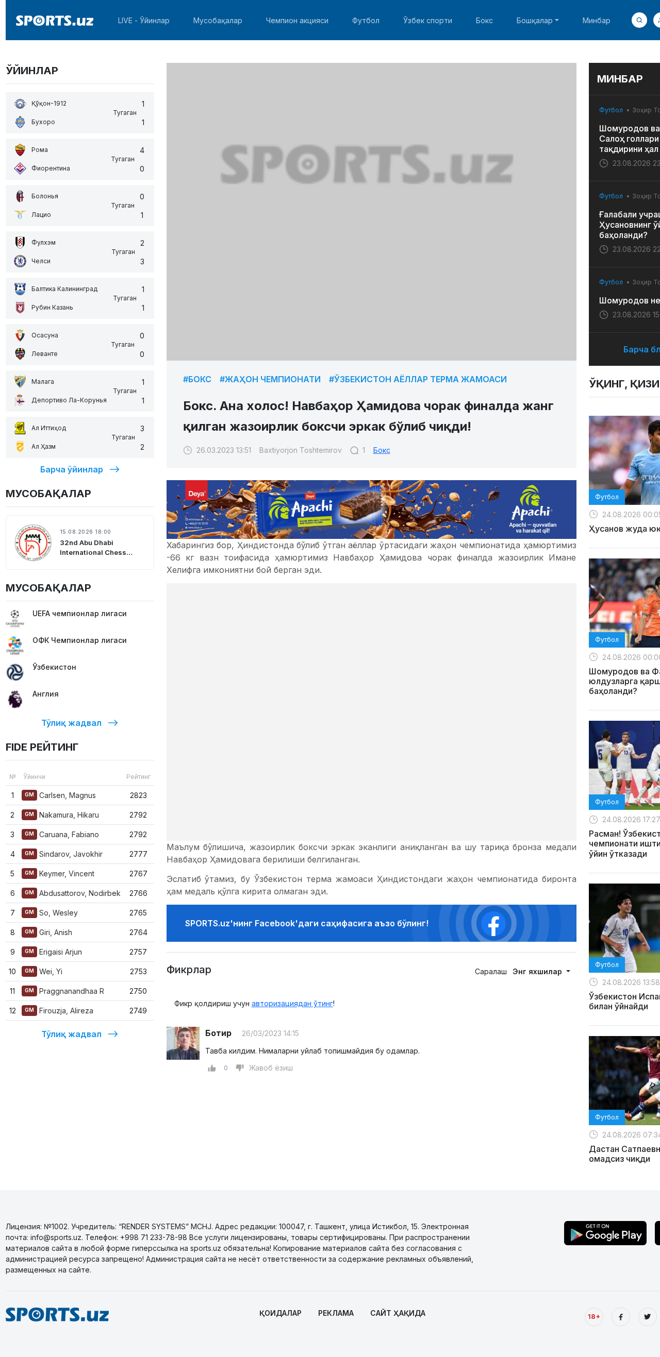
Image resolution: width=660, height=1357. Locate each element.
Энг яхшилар (538, 971)
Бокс (484, 20)
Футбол (366, 20)
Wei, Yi (43, 971)
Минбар (596, 20)
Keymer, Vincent (59, 873)
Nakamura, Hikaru (62, 814)
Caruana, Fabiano (62, 834)
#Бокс (197, 379)
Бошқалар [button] (535, 20)
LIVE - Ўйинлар (144, 20)
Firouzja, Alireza (59, 1010)
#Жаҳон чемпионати (270, 379)
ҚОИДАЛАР (280, 1313)
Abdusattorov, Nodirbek (73, 893)
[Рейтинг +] (212, 1068)
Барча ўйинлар (71, 469)
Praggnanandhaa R (64, 991)
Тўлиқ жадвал (71, 723)
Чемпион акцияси (297, 20)
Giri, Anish (48, 932)
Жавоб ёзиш (271, 1067)
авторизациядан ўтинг (292, 1003)
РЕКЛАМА (336, 1313)
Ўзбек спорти (427, 20)
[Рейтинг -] (240, 1068)
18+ (594, 1316)
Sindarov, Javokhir (64, 854)
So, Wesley (51, 912)
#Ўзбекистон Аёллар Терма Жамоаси (418, 379)
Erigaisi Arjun (53, 951)
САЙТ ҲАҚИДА (397, 1313)
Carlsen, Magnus (60, 795)
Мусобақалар (217, 20)
